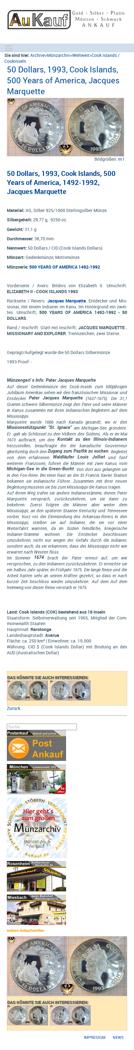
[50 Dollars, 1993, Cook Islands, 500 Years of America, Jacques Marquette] (65, 101)
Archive (37, 55)
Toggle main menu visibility (8, 48)
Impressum (95, 1037)
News (118, 1037)
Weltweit (80, 55)
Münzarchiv (58, 55)
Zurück (13, 708)
